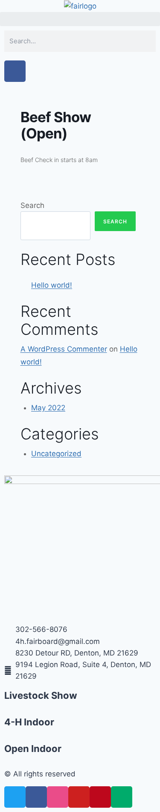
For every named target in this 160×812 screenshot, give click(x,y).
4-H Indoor (29, 722)
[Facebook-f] (15, 71)
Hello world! (51, 285)
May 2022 (48, 407)
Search (32, 205)
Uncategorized (56, 453)
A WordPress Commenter (63, 349)
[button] (80, 19)
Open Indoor (32, 748)
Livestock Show (40, 695)
